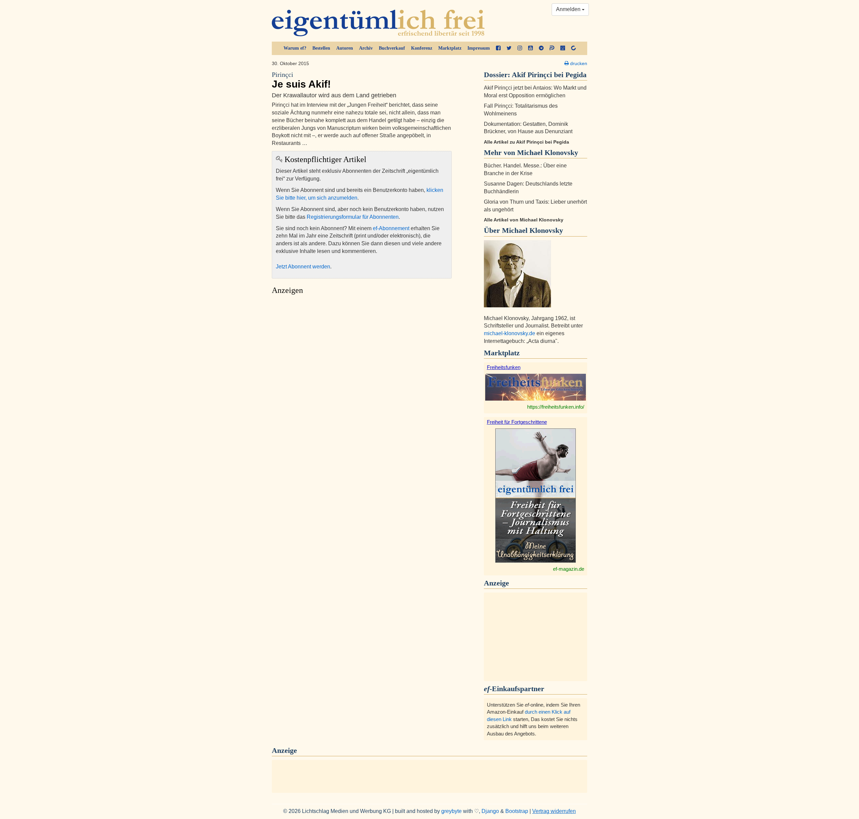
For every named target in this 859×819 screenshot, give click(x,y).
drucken (578, 63)
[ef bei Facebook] (498, 48)
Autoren (344, 48)
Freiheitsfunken (503, 367)
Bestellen (321, 48)
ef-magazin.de (568, 569)
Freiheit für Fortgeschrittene (517, 422)
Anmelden (569, 9)
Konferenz (421, 48)
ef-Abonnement (391, 228)
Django (490, 811)
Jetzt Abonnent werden (303, 266)
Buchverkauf (392, 48)
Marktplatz (449, 48)
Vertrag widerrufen (554, 811)
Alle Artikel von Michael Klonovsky (523, 219)
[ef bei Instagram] (519, 48)
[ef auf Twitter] (509, 48)
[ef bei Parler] (552, 48)
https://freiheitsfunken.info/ (555, 407)
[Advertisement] (362, 361)
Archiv (366, 48)
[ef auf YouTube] (530, 48)
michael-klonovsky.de (509, 333)
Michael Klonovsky (532, 230)
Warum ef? (295, 48)
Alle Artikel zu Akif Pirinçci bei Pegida (526, 142)
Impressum (478, 48)
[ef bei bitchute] (573, 48)
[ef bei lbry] (562, 48)
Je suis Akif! (301, 80)
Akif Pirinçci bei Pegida (549, 74)
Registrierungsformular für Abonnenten (353, 217)
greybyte (451, 811)
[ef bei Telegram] (541, 48)
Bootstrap (516, 811)
